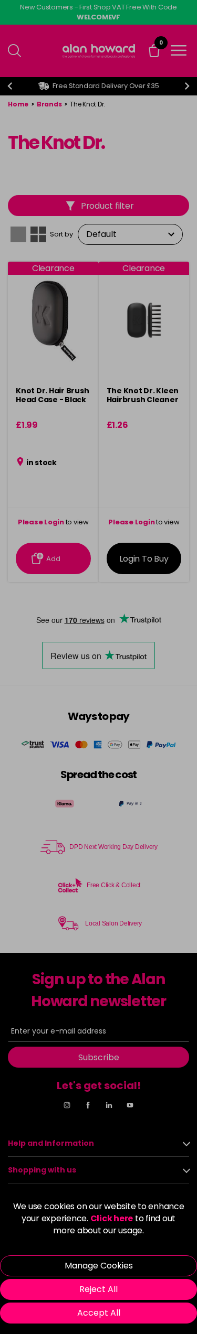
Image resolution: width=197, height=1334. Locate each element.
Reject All (98, 1289)
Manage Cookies (99, 1266)
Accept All (98, 1313)
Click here (111, 1218)
